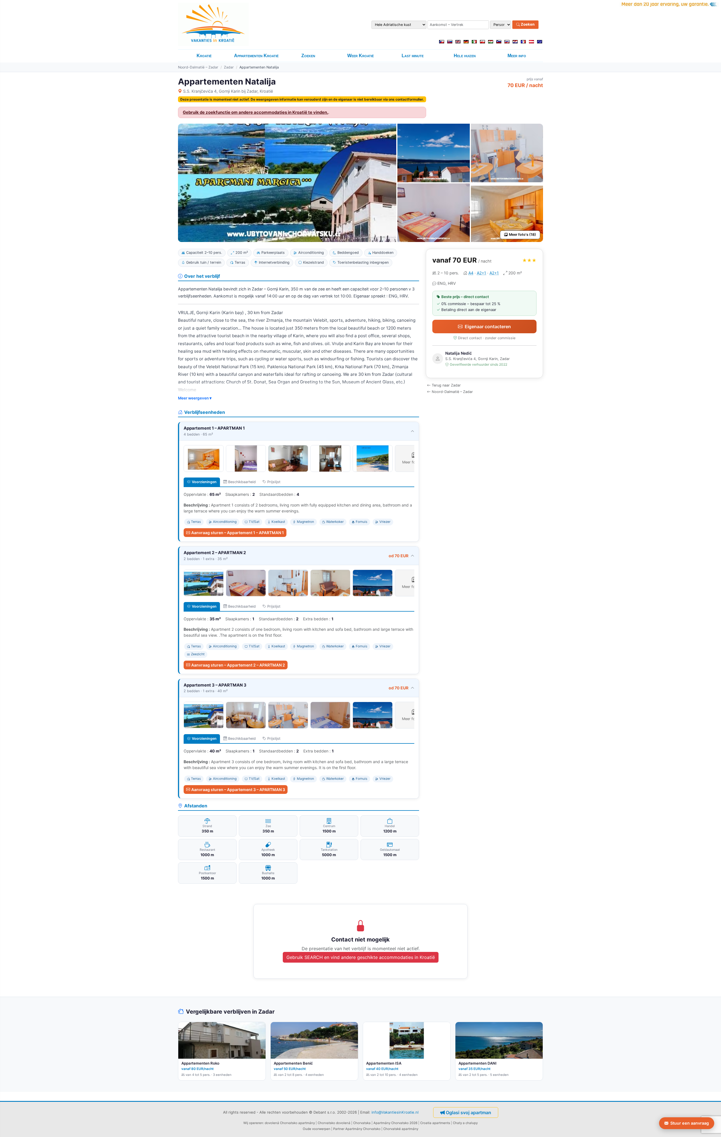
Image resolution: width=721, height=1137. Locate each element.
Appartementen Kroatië (256, 55)
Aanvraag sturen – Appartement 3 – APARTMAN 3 (238, 789)
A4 (470, 272)
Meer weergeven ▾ (195, 398)
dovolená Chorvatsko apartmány (290, 1123)
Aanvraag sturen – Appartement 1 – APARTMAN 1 (237, 532)
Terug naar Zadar (446, 385)
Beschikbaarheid (242, 482)
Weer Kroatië (360, 55)
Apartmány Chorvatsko (362, 1129)
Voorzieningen (204, 482)
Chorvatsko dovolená (334, 1123)
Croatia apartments (435, 1123)
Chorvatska (362, 1123)
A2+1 (481, 272)
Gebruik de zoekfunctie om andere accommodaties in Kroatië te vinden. (255, 112)
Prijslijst (274, 482)
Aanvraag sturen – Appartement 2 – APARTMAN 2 (238, 665)
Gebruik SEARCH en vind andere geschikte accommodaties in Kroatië (360, 957)
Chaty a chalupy (465, 1123)
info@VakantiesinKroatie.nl (395, 1112)
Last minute (413, 55)
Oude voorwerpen (316, 1129)
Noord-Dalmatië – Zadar (198, 67)
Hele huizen (465, 55)
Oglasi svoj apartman (468, 1112)
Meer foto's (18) (522, 234)
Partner (338, 1129)
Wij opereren (253, 1123)
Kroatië (204, 55)
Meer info (517, 55)
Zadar (229, 67)
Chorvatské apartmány (400, 1129)
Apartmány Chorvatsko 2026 (395, 1123)
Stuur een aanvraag (689, 1123)
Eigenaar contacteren (488, 326)
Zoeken (527, 24)
